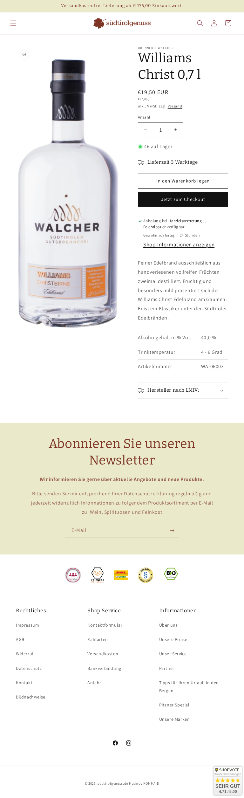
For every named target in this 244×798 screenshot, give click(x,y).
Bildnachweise (30, 697)
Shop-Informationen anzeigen (178, 244)
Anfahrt (95, 682)
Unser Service (173, 654)
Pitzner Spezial (174, 705)
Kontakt (24, 682)
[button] (13, 23)
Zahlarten (97, 639)
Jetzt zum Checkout (183, 199)
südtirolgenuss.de (113, 783)
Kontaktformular (104, 625)
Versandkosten (102, 654)
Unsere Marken (174, 719)
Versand (175, 106)
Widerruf (25, 654)
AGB (20, 639)
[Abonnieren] (172, 530)
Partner (166, 668)
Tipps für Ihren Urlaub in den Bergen (189, 686)
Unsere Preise (173, 639)
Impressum (27, 625)
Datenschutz (29, 668)
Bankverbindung (104, 668)
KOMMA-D (151, 783)
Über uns (168, 625)
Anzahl (144, 117)
